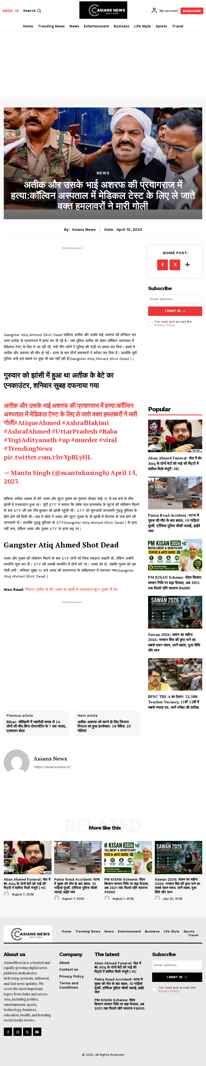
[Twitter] (175, 265)
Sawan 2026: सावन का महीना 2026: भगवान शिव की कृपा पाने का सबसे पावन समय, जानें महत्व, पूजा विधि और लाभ (174, 642)
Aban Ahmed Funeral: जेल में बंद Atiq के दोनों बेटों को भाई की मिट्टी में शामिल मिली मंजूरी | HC (175, 463)
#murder (84, 439)
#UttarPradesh (74, 431)
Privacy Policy (164, 325)
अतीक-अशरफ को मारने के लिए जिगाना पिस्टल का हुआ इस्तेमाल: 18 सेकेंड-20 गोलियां (104, 726)
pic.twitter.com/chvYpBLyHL (47, 457)
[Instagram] (17, 1032)
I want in (173, 311)
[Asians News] (17, 762)
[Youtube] (37, 1032)
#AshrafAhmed (27, 431)
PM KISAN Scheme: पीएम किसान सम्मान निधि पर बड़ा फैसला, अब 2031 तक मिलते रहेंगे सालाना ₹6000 (174, 582)
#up (64, 439)
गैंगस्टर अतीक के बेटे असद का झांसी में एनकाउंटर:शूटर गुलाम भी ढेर (71, 589)
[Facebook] (162, 265)
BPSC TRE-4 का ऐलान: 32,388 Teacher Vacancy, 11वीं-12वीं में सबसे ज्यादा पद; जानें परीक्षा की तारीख (173, 702)
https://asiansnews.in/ (52, 767)
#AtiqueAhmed (37, 422)
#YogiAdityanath (30, 439)
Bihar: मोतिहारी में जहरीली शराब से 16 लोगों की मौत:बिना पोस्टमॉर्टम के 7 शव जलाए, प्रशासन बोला (36, 726)
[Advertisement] (103, 58)
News (103, 173)
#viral (108, 439)
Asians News (84, 229)
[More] (187, 265)
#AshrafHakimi (85, 422)
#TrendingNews (28, 448)
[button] (32, 10)
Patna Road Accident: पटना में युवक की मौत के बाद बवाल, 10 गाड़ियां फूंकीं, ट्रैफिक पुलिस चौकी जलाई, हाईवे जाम (174, 523)
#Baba (108, 431)
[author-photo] (7, 894)
